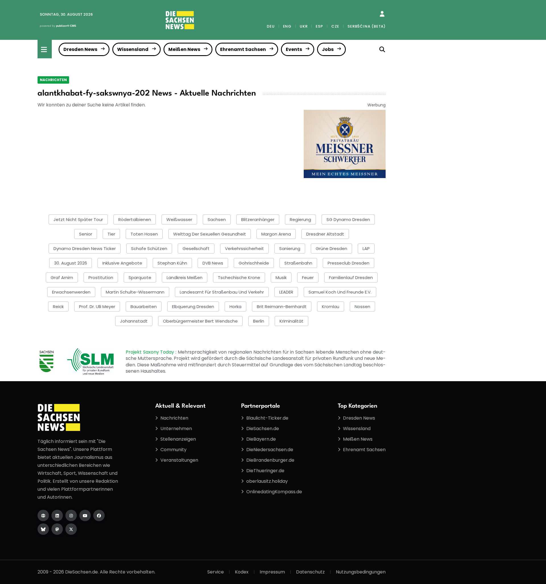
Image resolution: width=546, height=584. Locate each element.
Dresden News (80, 49)
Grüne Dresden (331, 248)
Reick (58, 306)
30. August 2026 (70, 263)
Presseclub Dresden (348, 263)
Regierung (300, 219)
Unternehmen (176, 429)
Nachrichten (53, 79)
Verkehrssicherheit (244, 248)
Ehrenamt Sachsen (243, 49)
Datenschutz (310, 572)
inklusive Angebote (122, 263)
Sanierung (289, 248)
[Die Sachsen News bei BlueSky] (43, 529)
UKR (303, 26)
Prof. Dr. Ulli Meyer (97, 306)
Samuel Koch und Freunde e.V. (340, 292)
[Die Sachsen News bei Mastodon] (57, 529)
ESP (319, 26)
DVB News (212, 263)
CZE (335, 26)
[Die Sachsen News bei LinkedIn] (57, 515)
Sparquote (140, 277)
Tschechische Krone (239, 277)
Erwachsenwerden (71, 292)
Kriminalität (291, 321)
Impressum (272, 572)
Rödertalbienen (134, 219)
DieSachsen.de (262, 429)
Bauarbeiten (144, 306)
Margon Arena (276, 234)
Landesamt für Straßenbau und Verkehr (222, 292)
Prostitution (100, 277)
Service (215, 572)
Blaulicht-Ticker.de (267, 418)
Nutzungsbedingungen (361, 572)
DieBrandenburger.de (270, 460)
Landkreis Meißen (184, 277)
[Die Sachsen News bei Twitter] (71, 529)
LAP (366, 248)
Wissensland (132, 49)
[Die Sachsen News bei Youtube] (85, 515)
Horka (235, 306)
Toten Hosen (144, 234)
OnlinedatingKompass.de (274, 492)
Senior (85, 234)
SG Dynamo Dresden (348, 219)
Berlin (258, 321)
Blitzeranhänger (257, 219)
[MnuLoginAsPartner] (382, 14)
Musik (281, 277)
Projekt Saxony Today (150, 352)
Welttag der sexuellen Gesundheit (209, 234)
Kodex (242, 572)
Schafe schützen (149, 248)
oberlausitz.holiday (267, 481)
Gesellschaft (196, 248)
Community (173, 450)
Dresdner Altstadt (325, 234)
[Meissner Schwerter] (345, 143)
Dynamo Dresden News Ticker (84, 248)
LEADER (286, 292)
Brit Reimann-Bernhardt (282, 306)
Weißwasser (179, 219)
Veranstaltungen (179, 460)
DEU (270, 26)
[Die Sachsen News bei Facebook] (99, 515)
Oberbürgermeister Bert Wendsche (200, 321)
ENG (287, 26)
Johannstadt (134, 321)
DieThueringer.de (265, 471)
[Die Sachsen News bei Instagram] (71, 515)
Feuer (308, 277)
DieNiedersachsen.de (269, 450)
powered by (58, 25)
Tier (111, 234)
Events (294, 49)
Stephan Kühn (172, 263)
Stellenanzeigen (178, 439)
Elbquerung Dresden (193, 306)
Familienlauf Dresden (351, 277)
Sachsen (217, 219)
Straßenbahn (298, 263)
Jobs (328, 49)
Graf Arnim (62, 277)
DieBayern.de (261, 439)
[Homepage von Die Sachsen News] (43, 515)
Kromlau (330, 306)
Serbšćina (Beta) (367, 26)
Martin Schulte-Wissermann (135, 292)
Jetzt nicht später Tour (78, 219)
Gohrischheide (254, 263)
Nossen (362, 306)
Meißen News (184, 49)
